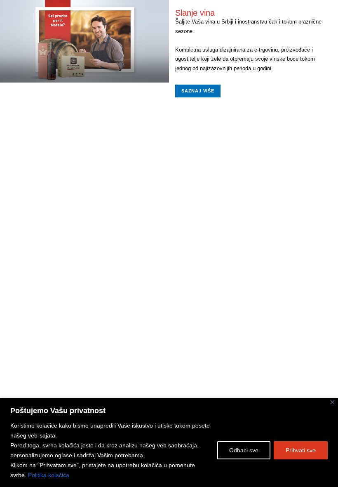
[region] (169, 442)
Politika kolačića (48, 475)
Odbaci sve (243, 450)
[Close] (332, 402)
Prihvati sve (301, 450)
